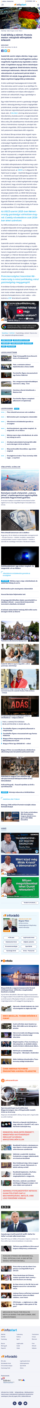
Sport (18, 1339)
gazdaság (5, 343)
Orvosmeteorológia (6, 1365)
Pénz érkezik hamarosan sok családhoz (15, 533)
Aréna (21, 1368)
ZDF (9, 298)
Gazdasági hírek (5, 1368)
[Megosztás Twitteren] (5, 50)
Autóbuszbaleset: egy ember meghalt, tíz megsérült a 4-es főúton (17, 567)
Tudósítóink (35, 1334)
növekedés (28, 343)
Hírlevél (34, 1346)
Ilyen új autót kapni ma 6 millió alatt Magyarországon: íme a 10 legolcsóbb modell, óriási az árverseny (18, 1110)
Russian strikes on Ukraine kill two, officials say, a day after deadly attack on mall (18, 1258)
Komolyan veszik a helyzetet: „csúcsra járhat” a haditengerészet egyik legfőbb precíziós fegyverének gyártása (19, 495)
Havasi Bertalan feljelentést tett (13, 594)
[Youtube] (25, 1403)
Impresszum (5, 1394)
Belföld (3, 1334)
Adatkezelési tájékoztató (17, 1394)
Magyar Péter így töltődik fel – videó (17, 744)
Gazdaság (4, 1339)
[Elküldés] (8, 50)
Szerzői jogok (13, 1396)
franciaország (16, 343)
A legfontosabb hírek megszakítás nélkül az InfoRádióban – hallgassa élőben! (15, 717)
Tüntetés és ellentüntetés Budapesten (14, 641)
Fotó (33, 1343)
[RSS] (14, 1403)
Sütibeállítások (26, 1396)
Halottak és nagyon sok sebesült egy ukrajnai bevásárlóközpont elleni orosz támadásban (16, 779)
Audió (18, 1346)
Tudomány (20, 1334)
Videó (18, 1348)
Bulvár (3, 1343)
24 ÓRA (17, 408)
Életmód (34, 1339)
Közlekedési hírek (6, 1363)
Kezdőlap (5, 333)
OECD (20, 170)
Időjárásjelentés (24, 1363)
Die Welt (14, 113)
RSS (19, 1396)
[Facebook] (20, 1403)
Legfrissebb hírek (25, 1361)
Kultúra (19, 1337)
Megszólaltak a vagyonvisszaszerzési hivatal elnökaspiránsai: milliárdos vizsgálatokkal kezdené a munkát (18, 990)
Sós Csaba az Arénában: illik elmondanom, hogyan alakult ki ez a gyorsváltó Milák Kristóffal (29, 816)
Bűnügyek (4, 1346)
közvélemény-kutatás (21, 340)
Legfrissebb (20, 1343)
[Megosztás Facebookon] (2, 50)
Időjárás (34, 1348)
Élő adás (11, 937)
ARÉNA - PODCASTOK (7, 1)
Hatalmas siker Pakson (11, 799)
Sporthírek (23, 1365)
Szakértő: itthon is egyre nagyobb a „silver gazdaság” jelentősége (15, 665)
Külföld (12, 333)
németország (6, 340)
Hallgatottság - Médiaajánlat (24, 1392)
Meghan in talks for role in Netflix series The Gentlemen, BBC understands (19, 1314)
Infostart (5, 45)
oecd (4, 346)
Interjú (34, 1337)
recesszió (11, 346)
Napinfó (3, 1348)
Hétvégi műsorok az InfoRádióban (22, 792)
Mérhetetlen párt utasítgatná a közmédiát (17, 589)
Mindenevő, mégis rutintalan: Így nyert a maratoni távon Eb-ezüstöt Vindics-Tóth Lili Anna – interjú (17, 691)
